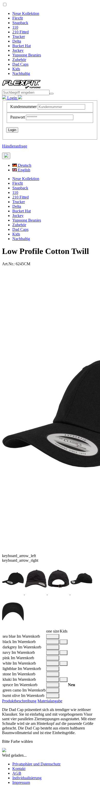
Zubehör (19, 59)
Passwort (17, 117)
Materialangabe (49, 701)
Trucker (18, 36)
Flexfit (17, 18)
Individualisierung (27, 778)
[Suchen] (51, 93)
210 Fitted (20, 32)
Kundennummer (23, 106)
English (23, 170)
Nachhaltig (21, 73)
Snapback (20, 23)
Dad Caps (20, 64)
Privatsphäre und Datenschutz (36, 764)
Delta (16, 41)
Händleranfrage (14, 146)
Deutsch (24, 165)
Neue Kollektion (25, 13)
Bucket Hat (21, 46)
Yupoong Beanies (26, 55)
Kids (16, 69)
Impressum (21, 782)
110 (15, 27)
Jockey (18, 50)
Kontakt (18, 768)
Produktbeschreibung (19, 701)
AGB (16, 773)
